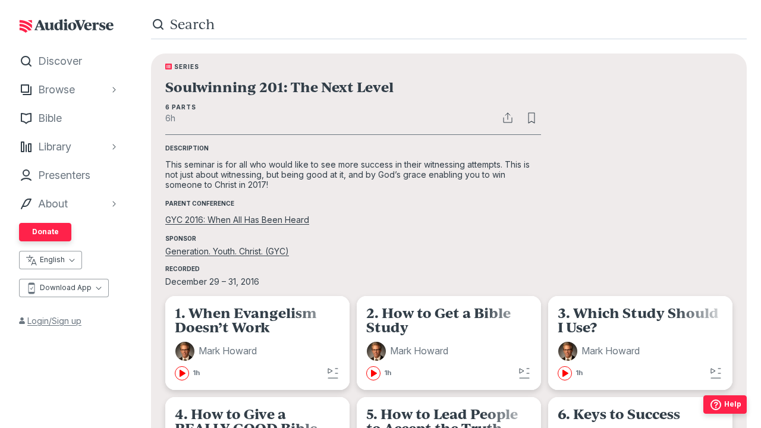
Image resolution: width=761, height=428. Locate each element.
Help (732, 403)
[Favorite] (531, 117)
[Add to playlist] (332, 373)
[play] (182, 373)
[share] (507, 117)
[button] (217, 351)
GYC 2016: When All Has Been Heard (237, 220)
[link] (257, 343)
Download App (66, 287)
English (52, 259)
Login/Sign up (54, 320)
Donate (45, 231)
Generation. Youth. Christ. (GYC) (227, 251)
